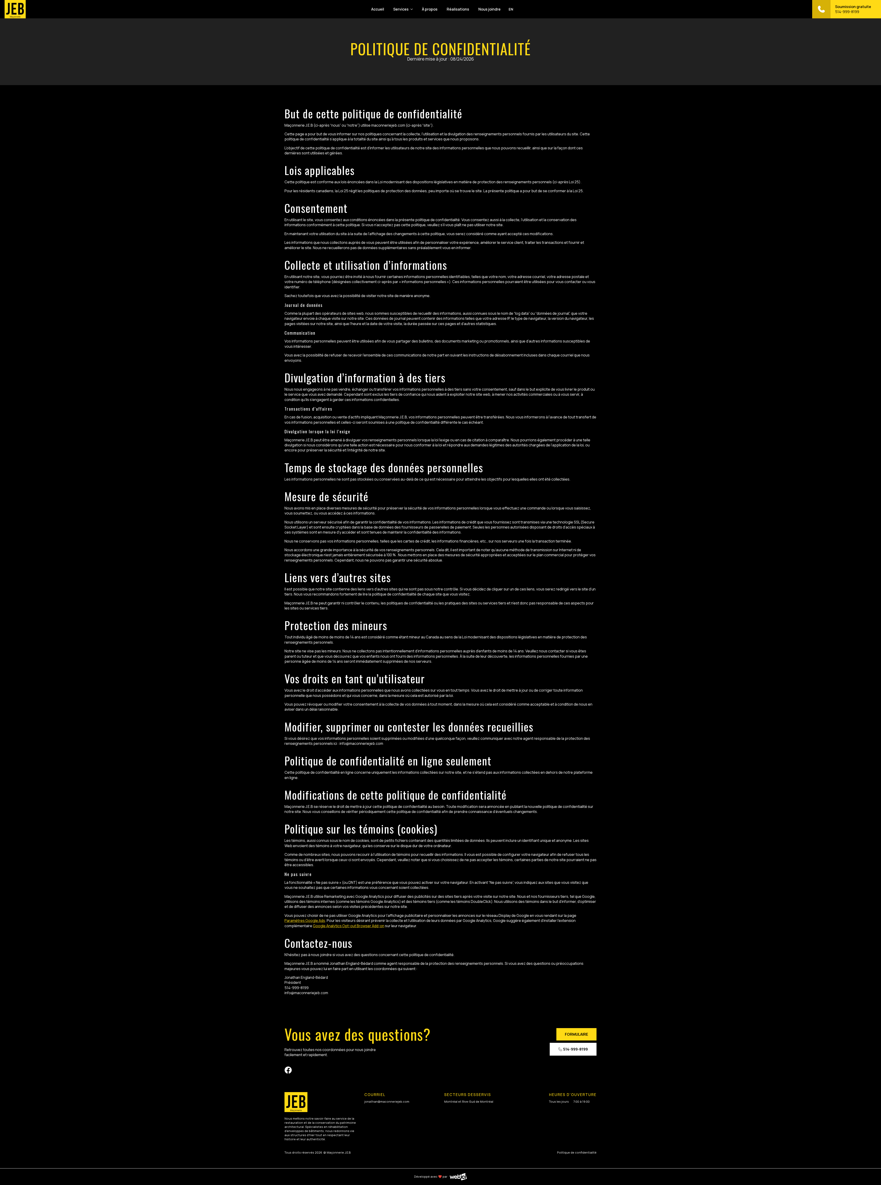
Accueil (377, 9)
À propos (430, 9)
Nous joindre (489, 9)
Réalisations (458, 9)
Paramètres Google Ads (304, 920)
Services (401, 9)
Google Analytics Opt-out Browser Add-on (348, 925)
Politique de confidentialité (577, 1152)
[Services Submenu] (412, 9)
